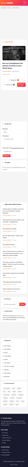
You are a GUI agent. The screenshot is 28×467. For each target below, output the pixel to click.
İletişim (4, 442)
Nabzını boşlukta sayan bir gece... (12, 289)
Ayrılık (14, 391)
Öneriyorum (14, 80)
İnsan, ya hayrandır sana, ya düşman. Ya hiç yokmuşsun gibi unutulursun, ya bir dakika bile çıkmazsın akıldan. (13, 253)
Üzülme (11, 404)
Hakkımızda (5, 435)
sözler (7, 3)
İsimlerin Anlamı (6, 452)
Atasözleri (19, 398)
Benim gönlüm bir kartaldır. (10, 229)
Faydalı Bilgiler (6, 455)
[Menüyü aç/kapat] (25, 3)
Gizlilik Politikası (6, 440)
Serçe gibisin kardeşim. (9, 244)
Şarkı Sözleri (5, 450)
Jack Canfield (7, 388)
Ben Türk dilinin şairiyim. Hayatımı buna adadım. (13, 236)
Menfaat (5, 401)
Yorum (14, 215)
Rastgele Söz (22, 84)
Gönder (7, 156)
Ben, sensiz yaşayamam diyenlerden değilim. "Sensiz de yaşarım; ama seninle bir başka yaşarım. (13, 264)
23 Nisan (12, 398)
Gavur (22, 401)
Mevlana (12, 401)
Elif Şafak (14, 394)
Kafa (9, 391)
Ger (4, 391)
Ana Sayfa (3, 7)
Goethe (19, 388)
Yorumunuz (5, 136)
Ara (23, 304)
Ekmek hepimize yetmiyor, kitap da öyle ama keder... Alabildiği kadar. (13, 221)
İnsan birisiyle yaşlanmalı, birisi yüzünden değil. (13, 274)
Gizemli (5, 404)
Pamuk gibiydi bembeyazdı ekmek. (12, 282)
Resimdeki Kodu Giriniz (17, 148)
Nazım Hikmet (15, 7)
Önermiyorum (10, 84)
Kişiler (9, 7)
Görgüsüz (21, 394)
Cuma (17, 404)
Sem (17, 401)
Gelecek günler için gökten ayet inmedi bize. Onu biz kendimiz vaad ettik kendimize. (13, 211)
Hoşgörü (6, 398)
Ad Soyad (5, 129)
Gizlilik (11, 464)
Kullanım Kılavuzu (6, 437)
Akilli (14, 388)
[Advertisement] (14, 25)
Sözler (19, 391)
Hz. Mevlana (6, 394)
